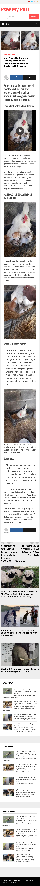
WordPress (5, 883)
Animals (7, 54)
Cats (13, 54)
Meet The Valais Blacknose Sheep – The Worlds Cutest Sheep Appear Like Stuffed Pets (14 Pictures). (19, 594)
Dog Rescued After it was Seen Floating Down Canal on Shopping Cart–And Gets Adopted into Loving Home (25, 690)
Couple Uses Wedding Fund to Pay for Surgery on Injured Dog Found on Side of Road (25, 703)
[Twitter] (32, 2)
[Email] (37, 2)
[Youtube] (29, 2)
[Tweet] (29, 77)
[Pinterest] (35, 2)
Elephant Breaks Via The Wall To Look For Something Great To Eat (20, 670)
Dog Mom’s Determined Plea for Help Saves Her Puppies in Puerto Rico (25, 715)
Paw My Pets (15, 9)
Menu (7, 24)
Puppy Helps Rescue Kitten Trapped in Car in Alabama (24, 790)
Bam (14, 883)
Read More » (14, 697)
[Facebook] (26, 2)
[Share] (16, 77)
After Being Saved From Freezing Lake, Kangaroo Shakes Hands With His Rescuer (19, 633)
